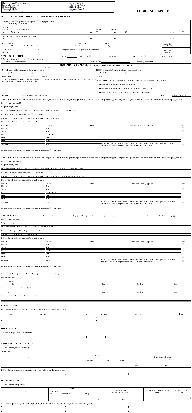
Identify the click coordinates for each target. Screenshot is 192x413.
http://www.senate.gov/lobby (78, 11)
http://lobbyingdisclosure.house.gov (13, 11)
